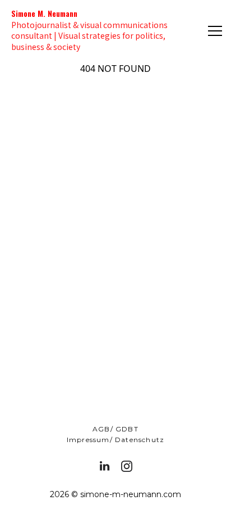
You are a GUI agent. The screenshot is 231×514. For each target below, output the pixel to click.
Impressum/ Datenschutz (115, 439)
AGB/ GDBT (115, 429)
